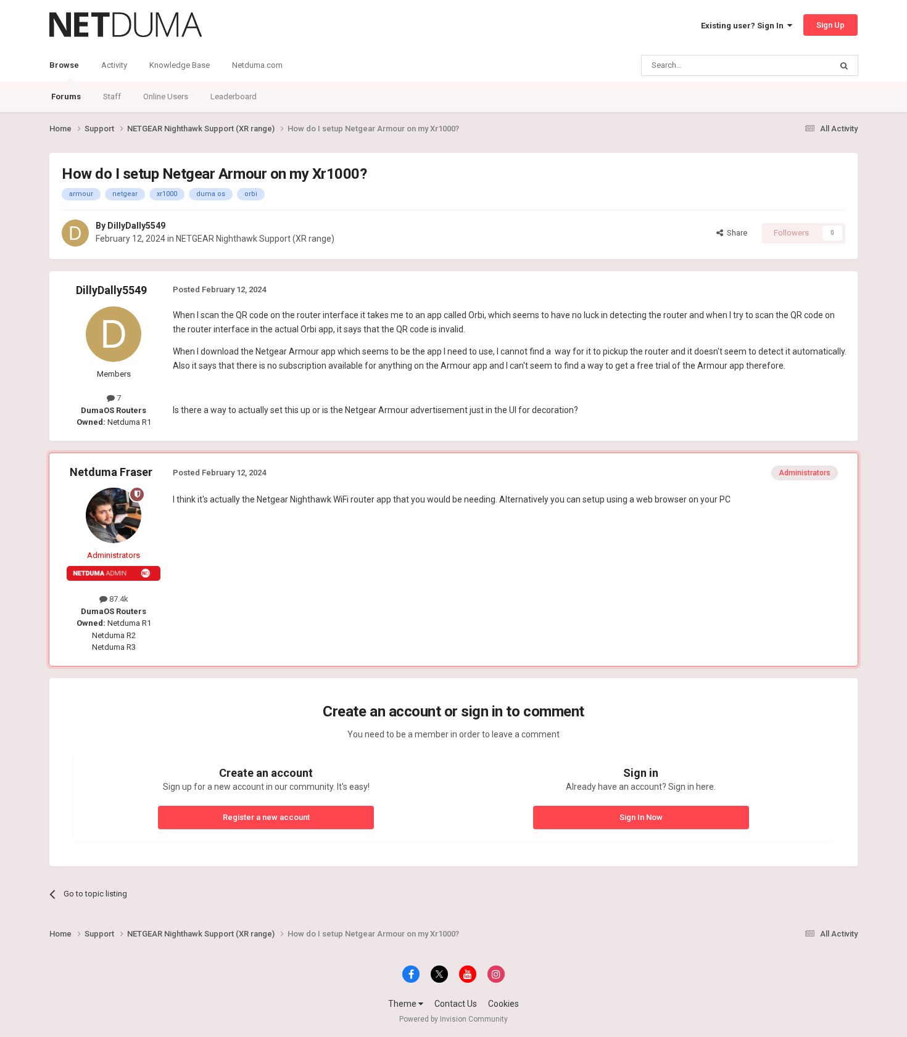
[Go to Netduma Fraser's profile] (113, 515)
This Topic (796, 65)
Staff (112, 96)
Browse (64, 65)
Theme (403, 1004)
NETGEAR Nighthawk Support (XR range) (255, 239)
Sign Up (830, 25)
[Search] (844, 65)
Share (735, 232)
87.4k (117, 599)
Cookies (503, 1004)
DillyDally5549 (136, 226)
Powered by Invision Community (453, 1019)
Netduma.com (257, 65)
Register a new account (266, 817)
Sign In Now (641, 817)
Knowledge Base (179, 65)
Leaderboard (233, 96)
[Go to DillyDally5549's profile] (75, 233)
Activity (114, 65)
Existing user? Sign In (744, 25)
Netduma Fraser (111, 471)
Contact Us (455, 1004)
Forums (66, 96)
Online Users (165, 96)
